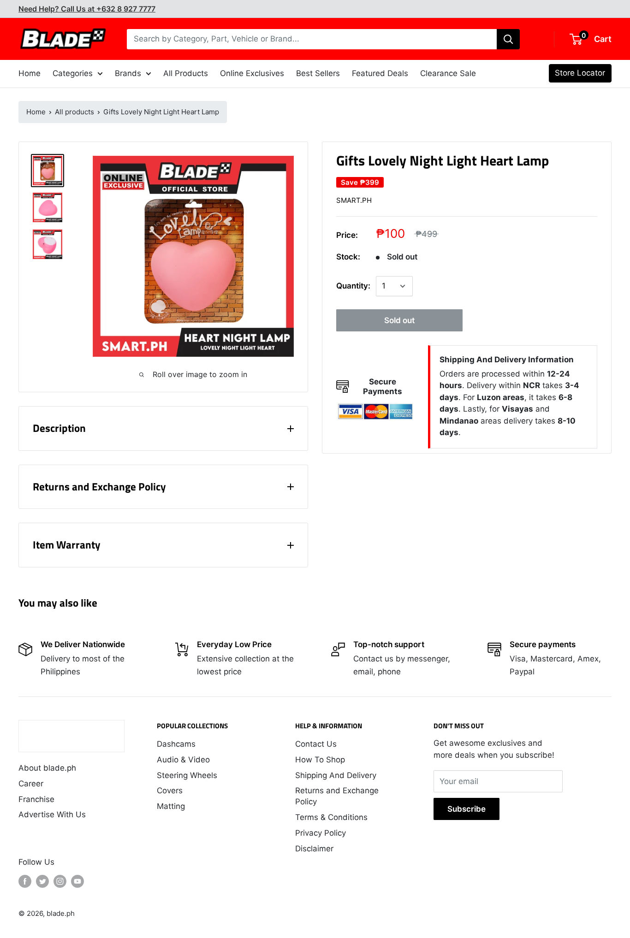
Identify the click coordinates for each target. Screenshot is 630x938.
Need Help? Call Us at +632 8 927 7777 (86, 8)
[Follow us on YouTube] (77, 881)
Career (30, 783)
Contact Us (316, 744)
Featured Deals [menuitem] (380, 73)
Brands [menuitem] (128, 73)
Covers (170, 790)
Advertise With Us (52, 814)
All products (74, 111)
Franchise (36, 799)
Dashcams (176, 744)
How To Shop (320, 759)
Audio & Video (183, 759)
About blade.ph (47, 768)
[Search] (508, 39)
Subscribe (466, 809)
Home (36, 111)
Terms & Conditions (331, 817)
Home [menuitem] (29, 73)
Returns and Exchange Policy (337, 796)
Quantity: (353, 285)
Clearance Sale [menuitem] (448, 73)
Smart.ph (354, 200)
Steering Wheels (187, 775)
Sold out (399, 320)
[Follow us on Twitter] (42, 881)
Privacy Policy (320, 833)
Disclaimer (314, 848)
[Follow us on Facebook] (24, 881)
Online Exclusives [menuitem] (252, 73)
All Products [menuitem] (185, 73)
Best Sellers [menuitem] (318, 73)
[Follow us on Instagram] (59, 881)
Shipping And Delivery (335, 775)
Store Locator (580, 72)
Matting (171, 806)
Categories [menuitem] (73, 73)
